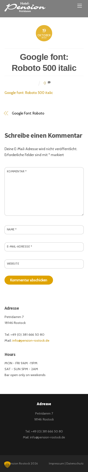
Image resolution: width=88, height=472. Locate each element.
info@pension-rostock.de (30, 340)
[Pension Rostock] (25, 9)
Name (12, 229)
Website (13, 263)
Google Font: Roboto (28, 113)
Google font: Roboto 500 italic (29, 92)
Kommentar (17, 171)
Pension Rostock (18, 463)
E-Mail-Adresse (19, 246)
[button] (7, 464)
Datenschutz (75, 463)
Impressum (56, 463)
